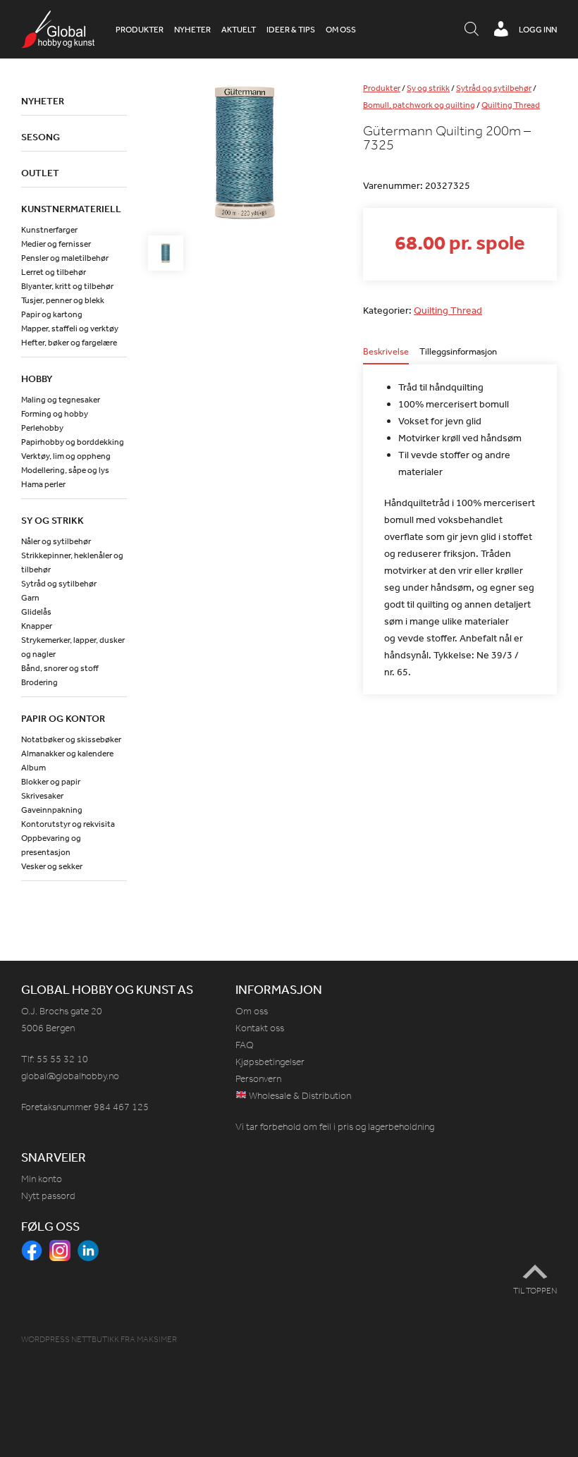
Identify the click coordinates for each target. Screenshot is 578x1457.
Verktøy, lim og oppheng (66, 456)
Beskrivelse (386, 352)
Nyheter (192, 29)
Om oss (341, 29)
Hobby (36, 378)
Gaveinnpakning (51, 810)
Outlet (40, 172)
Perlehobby (42, 428)
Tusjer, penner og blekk (62, 300)
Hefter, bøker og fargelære (69, 342)
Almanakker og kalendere (67, 753)
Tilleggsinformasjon (458, 352)
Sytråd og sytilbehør (493, 88)
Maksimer (157, 1339)
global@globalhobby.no (70, 1076)
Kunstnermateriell (71, 208)
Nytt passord (48, 1196)
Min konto (41, 1179)
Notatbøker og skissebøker (71, 739)
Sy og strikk (428, 88)
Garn (30, 597)
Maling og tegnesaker (60, 399)
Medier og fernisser (56, 244)
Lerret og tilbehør (53, 272)
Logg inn (538, 29)
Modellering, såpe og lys (65, 470)
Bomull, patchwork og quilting (419, 105)
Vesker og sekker (51, 866)
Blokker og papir (50, 781)
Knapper (36, 626)
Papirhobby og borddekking (72, 442)
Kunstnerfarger (49, 229)
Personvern (258, 1079)
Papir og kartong (51, 314)
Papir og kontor (63, 718)
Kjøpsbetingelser (270, 1062)
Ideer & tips (290, 29)
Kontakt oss (259, 1028)
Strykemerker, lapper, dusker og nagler (73, 647)
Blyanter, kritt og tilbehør (67, 286)
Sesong (40, 136)
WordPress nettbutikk (70, 1339)
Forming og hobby (54, 413)
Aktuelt (238, 29)
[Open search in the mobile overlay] (472, 29)
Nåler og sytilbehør (56, 541)
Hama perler (43, 484)
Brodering (39, 682)
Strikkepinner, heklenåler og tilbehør (72, 562)
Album (33, 767)
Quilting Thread (510, 105)
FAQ (244, 1045)
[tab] (386, 355)
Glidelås (36, 611)
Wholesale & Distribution (299, 1096)
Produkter (140, 29)
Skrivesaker (42, 795)
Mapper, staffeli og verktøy (69, 328)
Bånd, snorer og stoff (60, 668)
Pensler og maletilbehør (65, 258)
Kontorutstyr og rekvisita (68, 824)
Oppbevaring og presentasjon (51, 845)
